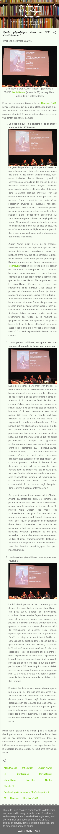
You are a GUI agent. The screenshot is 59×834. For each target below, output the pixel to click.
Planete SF (9, 786)
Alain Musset (10, 768)
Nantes (48, 780)
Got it (39, 830)
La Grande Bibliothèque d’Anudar (29, 10)
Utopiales (15, 798)
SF (5, 798)
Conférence (23, 774)
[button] (55, 33)
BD (5, 774)
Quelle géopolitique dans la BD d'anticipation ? (26, 792)
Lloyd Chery (30, 780)
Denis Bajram (18, 92)
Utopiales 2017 (48, 103)
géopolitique (10, 780)
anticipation (27, 768)
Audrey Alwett (45, 768)
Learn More (25, 830)
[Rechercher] (55, 6)
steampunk (14, 265)
